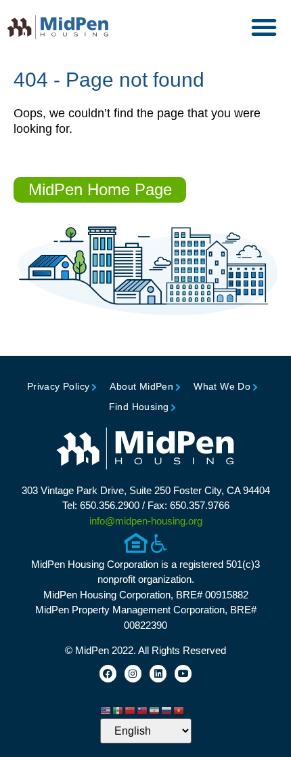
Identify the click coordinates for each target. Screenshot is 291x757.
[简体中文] (131, 710)
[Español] (118, 710)
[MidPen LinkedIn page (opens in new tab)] (158, 673)
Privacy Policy (58, 386)
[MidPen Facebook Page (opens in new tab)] (107, 673)
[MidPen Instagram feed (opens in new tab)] (133, 673)
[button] (264, 27)
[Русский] (167, 710)
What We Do (222, 386)
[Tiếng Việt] (179, 710)
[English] (106, 710)
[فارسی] (155, 710)
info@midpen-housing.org (145, 521)
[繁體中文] (143, 710)
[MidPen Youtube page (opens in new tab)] (183, 673)
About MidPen (141, 386)
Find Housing (139, 406)
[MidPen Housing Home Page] (145, 450)
